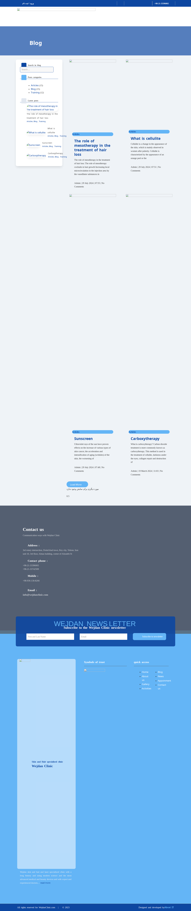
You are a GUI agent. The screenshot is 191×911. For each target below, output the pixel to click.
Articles (35, 85)
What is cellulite (146, 138)
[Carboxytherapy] (36, 155)
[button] (77, 484)
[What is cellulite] (36, 132)
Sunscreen (47, 142)
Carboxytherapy (55, 153)
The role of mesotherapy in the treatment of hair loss (92, 147)
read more (45, 882)
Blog (36, 43)
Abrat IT (169, 907)
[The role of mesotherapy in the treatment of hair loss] (42, 107)
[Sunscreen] (33, 144)
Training (35, 92)
